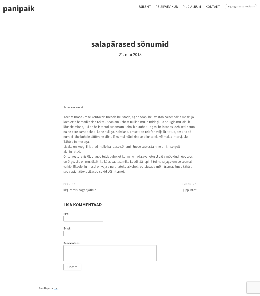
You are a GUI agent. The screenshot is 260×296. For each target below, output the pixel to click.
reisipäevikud (167, 6)
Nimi (66, 214)
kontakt (213, 6)
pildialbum (192, 6)
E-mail (66, 228)
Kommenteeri (71, 243)
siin (55, 288)
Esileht (144, 6)
